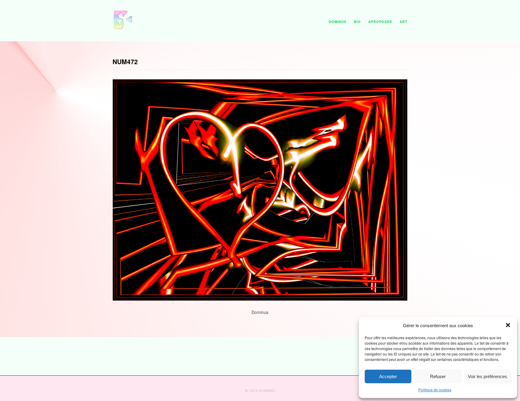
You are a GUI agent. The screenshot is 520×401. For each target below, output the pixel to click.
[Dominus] (123, 28)
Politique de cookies (434, 389)
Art (403, 21)
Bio (357, 21)
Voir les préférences (487, 376)
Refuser (438, 376)
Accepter (388, 376)
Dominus (337, 21)
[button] (508, 325)
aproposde (380, 21)
